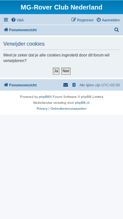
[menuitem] (17, 20)
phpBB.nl (82, 102)
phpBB (44, 97)
